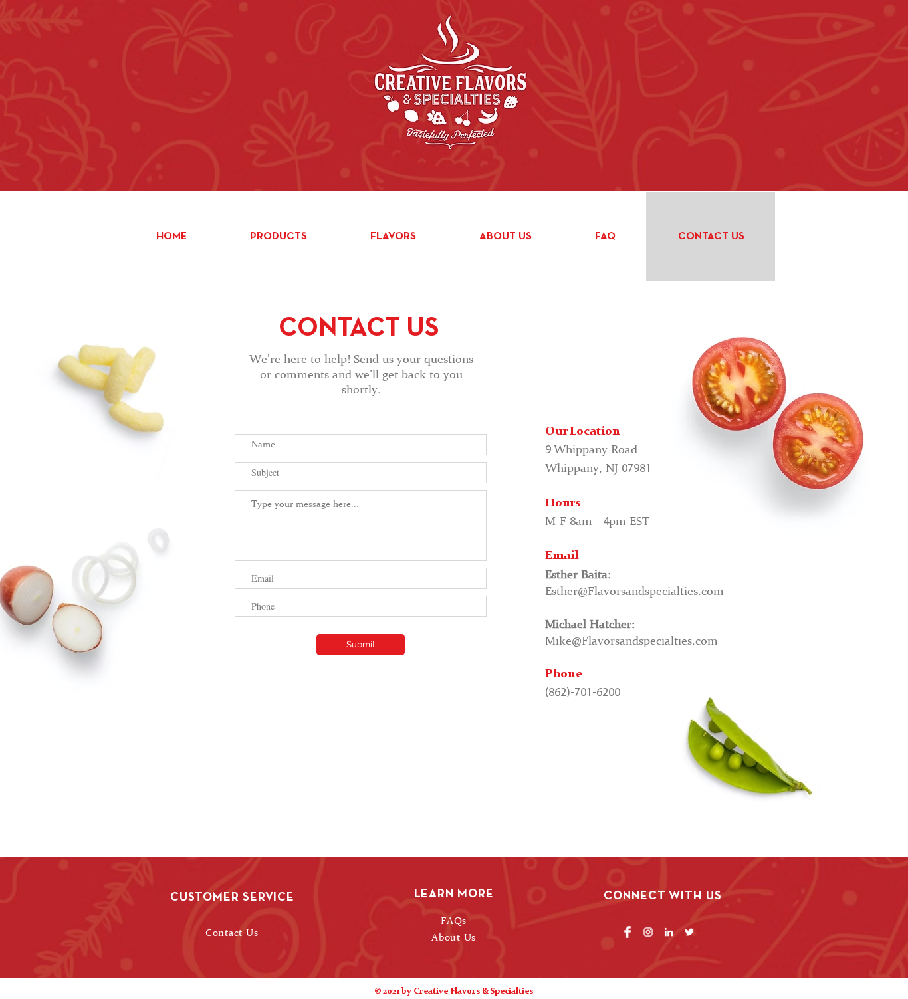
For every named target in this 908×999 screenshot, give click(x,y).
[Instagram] (648, 932)
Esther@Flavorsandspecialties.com (634, 590)
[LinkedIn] (669, 932)
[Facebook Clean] (627, 932)
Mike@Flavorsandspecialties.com (631, 640)
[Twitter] (689, 932)
